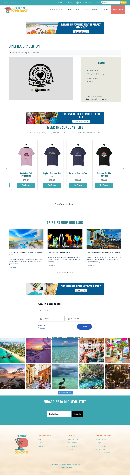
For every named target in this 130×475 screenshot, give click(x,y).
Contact (59, 3)
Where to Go (100, 439)
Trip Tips (105, 9)
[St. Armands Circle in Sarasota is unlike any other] (117, 376)
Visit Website (91, 81)
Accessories (72, 446)
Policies (41, 446)
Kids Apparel (72, 443)
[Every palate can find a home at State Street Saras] (38, 376)
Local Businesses (102, 453)
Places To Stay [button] (90, 9)
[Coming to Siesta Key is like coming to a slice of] (91, 350)
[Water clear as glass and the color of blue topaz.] (91, 376)
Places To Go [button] (55, 9)
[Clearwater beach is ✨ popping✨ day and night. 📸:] (12, 376)
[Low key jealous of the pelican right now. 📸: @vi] (65, 376)
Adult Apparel (72, 439)
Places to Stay (101, 446)
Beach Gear (71, 449)
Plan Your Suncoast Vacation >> (13, 3)
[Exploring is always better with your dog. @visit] (117, 350)
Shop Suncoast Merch (65, 204)
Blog (39, 439)
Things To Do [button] (72, 9)
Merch (118, 9)
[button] (123, 169)
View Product (26, 185)
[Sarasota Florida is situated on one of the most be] (12, 350)
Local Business (15, 52)
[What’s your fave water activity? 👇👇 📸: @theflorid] (65, 350)
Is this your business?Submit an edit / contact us (96, 98)
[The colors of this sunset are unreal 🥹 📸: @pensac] (38, 350)
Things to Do (100, 443)
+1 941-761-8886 (92, 78)
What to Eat (100, 449)
